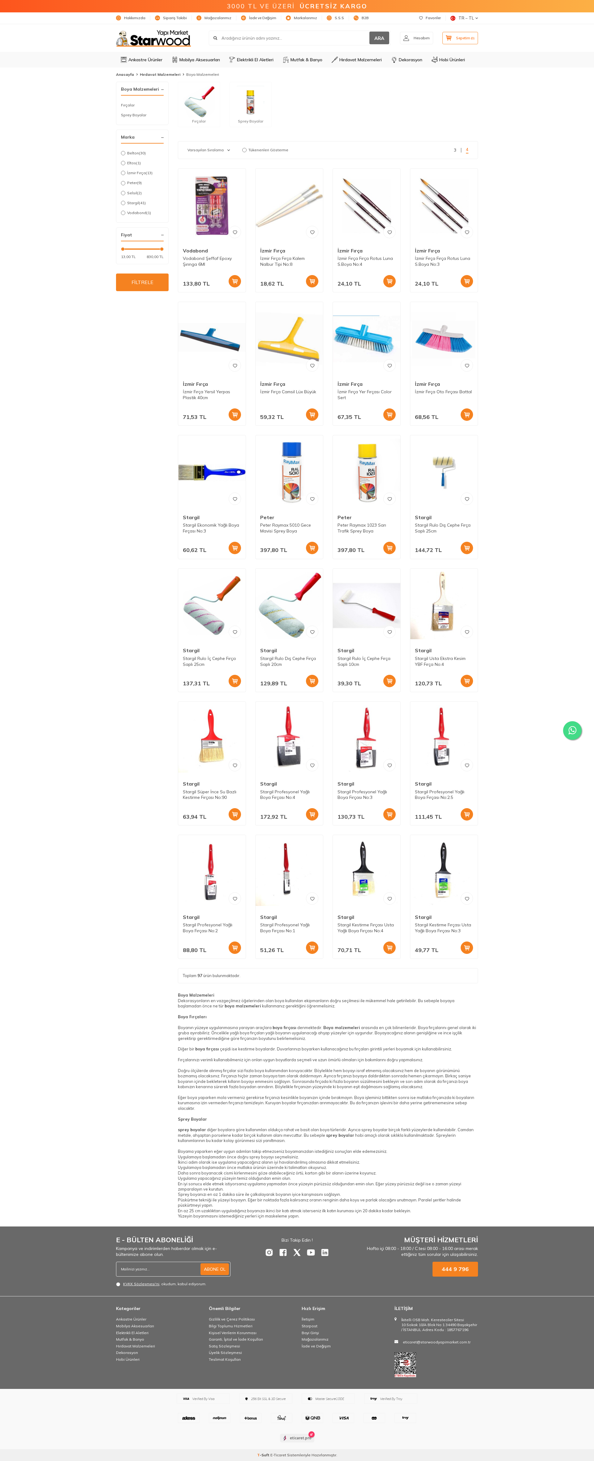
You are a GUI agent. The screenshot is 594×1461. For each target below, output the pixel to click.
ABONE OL (215, 1269)
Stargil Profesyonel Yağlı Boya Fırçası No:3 (362, 794)
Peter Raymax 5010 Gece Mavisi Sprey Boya (285, 528)
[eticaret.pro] (297, 1443)
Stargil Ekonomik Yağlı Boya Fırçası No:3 (211, 528)
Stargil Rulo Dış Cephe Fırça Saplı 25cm (443, 528)
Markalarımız (305, 17)
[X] (297, 1252)
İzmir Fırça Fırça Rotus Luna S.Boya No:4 (365, 261)
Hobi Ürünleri (452, 59)
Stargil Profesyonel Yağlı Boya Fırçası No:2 (207, 927)
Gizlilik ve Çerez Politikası (232, 1319)
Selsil (134, 193)
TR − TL (466, 17)
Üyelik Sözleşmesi (225, 1352)
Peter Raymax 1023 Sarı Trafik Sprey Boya (362, 528)
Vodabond (139, 212)
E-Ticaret (278, 1455)
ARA (379, 38)
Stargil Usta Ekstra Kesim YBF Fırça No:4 (440, 661)
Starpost (309, 1326)
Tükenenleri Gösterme (268, 150)
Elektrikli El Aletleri (255, 59)
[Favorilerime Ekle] (235, 232)
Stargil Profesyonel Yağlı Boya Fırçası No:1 (285, 927)
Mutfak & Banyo (306, 59)
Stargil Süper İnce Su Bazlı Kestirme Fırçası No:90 (209, 794)
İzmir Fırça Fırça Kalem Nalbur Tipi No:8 (282, 261)
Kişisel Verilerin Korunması (232, 1332)
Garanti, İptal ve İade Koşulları (236, 1339)
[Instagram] (269, 1252)
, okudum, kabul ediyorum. (164, 1284)
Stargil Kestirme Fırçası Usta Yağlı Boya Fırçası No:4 (366, 927)
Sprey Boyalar (133, 115)
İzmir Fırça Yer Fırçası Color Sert (365, 394)
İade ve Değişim (262, 17)
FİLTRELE (142, 282)
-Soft (263, 1455)
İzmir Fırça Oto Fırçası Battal (443, 391)
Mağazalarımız (217, 17)
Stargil (136, 202)
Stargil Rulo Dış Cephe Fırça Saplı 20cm (288, 661)
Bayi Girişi (310, 1332)
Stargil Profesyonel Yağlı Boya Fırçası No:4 (285, 794)
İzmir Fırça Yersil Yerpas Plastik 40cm (206, 394)
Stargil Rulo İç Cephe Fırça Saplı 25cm (209, 661)
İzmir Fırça (140, 172)
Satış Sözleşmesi (224, 1346)
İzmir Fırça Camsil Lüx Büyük (288, 391)
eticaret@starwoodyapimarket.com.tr (437, 1342)
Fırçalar (128, 105)
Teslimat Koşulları (225, 1359)
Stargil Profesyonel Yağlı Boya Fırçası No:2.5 (439, 794)
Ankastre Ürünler (145, 59)
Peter (134, 182)
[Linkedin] (324, 1252)
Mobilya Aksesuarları (199, 59)
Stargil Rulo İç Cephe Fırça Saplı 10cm (364, 661)
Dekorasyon (410, 59)
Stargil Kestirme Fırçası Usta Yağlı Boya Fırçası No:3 (443, 927)
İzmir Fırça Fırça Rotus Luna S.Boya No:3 (442, 261)
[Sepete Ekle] (235, 281)
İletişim (308, 1319)
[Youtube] (311, 1252)
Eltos (134, 163)
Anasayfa (125, 74)
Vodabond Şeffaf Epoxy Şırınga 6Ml (207, 261)
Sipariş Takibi (175, 17)
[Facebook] (283, 1252)
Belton (136, 153)
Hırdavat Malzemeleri (360, 59)
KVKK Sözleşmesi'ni (141, 1284)
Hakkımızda (134, 17)
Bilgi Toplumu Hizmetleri (230, 1326)
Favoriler (433, 17)
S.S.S (339, 17)
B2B (365, 17)
